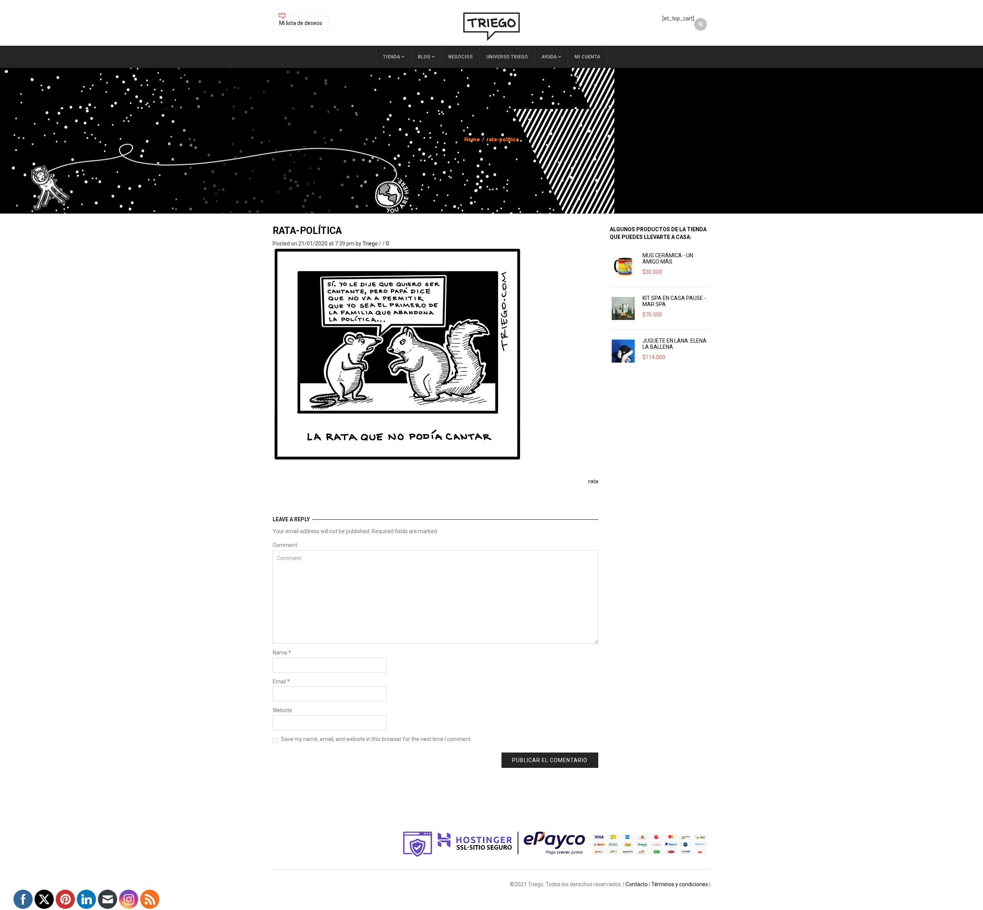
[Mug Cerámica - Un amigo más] (623, 265)
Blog (424, 57)
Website (282, 710)
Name (282, 653)
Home (472, 139)
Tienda (391, 57)
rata (593, 481)
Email (281, 681)
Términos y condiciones (679, 884)
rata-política (307, 230)
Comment (285, 545)
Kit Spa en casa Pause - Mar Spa (674, 301)
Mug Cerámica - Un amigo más (667, 258)
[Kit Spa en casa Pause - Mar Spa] (623, 308)
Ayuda (549, 57)
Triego (370, 243)
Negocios (460, 57)
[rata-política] (397, 354)
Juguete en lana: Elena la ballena (674, 344)
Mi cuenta (587, 57)
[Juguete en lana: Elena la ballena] (623, 351)
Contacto (637, 884)
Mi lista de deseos (300, 23)
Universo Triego (507, 57)
